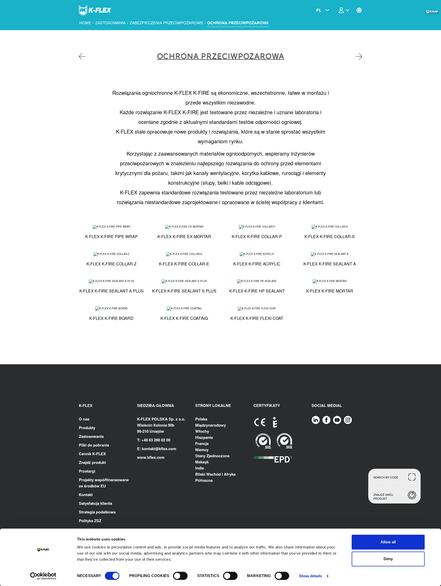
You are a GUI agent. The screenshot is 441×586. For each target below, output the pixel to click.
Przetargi (87, 471)
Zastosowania (110, 22)
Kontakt (86, 494)
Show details (310, 576)
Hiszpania (204, 437)
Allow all (388, 542)
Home (85, 22)
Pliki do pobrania (94, 445)
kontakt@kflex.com (159, 448)
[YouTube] (337, 419)
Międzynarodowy (210, 425)
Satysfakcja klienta (95, 503)
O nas (84, 419)
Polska (201, 419)
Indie (199, 468)
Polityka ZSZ (90, 520)
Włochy (202, 431)
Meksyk (202, 462)
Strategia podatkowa (97, 512)
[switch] (180, 576)
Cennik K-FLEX (92, 453)
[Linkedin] (316, 419)
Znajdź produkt (92, 462)
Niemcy (202, 449)
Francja (202, 443)
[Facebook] (326, 419)
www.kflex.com (150, 457)
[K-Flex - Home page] (104, 10)
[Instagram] (348, 419)
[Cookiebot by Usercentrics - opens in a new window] (43, 576)
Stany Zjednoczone (212, 456)
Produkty (87, 427)
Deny (388, 559)
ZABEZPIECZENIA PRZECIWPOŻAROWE (166, 22)
